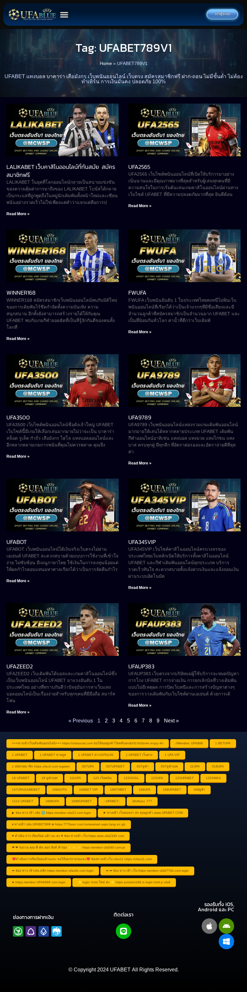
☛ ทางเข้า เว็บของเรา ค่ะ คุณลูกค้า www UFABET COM (143, 812)
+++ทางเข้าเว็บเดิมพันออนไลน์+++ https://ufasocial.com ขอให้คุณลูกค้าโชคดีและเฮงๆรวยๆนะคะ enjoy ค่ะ (87, 743)
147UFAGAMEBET (26, 789)
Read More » (18, 214)
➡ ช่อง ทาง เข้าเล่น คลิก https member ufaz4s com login (53, 870)
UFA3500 (18, 417)
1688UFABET (81, 801)
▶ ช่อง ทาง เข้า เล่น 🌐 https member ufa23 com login (51, 812)
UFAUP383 (141, 666)
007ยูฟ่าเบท (169, 766)
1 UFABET (19, 755)
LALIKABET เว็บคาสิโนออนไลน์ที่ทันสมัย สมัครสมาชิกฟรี (60, 170)
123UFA (157, 778)
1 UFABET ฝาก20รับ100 (96, 755)
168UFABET (172, 789)
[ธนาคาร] (37, 931)
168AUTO (59, 789)
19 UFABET (20, 778)
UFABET (120, 969)
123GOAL (131, 778)
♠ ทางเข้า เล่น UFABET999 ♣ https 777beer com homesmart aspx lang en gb (68, 824)
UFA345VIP (142, 541)
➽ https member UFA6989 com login (39, 882)
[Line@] (123, 931)
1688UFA (52, 801)
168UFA (145, 789)
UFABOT (16, 541)
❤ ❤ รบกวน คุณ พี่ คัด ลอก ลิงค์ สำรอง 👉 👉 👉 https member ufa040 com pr (68, 847)
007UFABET (115, 766)
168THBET (118, 789)
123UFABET (184, 778)
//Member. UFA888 (189, 743)
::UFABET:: (112, 801)
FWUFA (137, 292)
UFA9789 (139, 417)
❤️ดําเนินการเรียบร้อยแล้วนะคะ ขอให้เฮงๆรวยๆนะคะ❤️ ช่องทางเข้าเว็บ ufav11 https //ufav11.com (82, 859)
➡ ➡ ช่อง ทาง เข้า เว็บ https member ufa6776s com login (147, 870)
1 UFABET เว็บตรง (139, 755)
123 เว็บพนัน (102, 778)
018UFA (218, 766)
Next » (171, 720)
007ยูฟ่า (143, 766)
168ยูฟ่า (199, 789)
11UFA (195, 766)
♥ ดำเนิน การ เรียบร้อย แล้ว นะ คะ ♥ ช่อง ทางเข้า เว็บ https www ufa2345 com (68, 836)
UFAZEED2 (19, 666)
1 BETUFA (223, 743)
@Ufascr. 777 (142, 801)
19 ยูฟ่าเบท (49, 778)
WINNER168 (21, 292)
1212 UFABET (22, 801)
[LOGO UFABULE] (32, 14)
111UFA (75, 778)
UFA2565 (139, 166)
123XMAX (213, 778)
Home (106, 63)
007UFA (88, 766)
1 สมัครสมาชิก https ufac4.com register (41, 766)
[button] (64, 14)
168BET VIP (88, 789)
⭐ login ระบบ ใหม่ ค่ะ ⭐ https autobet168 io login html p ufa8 (124, 882)
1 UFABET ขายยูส (53, 755)
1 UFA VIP (172, 755)
